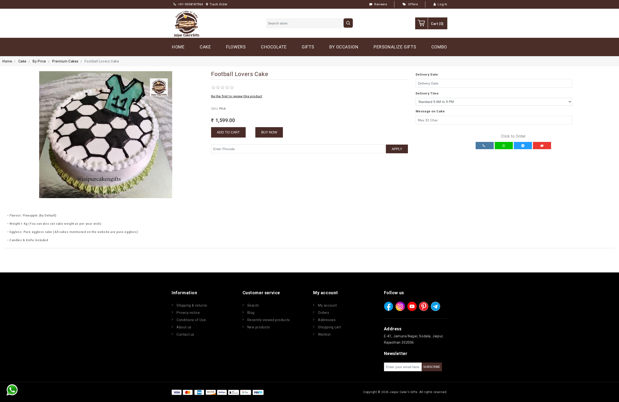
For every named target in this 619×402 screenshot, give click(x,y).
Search (253, 305)
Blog (251, 313)
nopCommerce (293, 392)
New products (258, 327)
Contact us (185, 334)
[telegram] (435, 306)
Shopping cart (329, 327)
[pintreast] (423, 306)
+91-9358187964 (190, 4)
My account (327, 305)
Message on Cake (430, 111)
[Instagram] (400, 306)
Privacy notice (188, 313)
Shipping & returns (192, 305)
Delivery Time (427, 93)
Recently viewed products (268, 320)
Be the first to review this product (236, 96)
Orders (323, 313)
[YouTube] (412, 306)
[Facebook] (388, 306)
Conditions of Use (191, 320)
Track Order (219, 4)
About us (184, 327)
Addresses (327, 320)
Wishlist (324, 334)
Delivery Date (427, 74)
